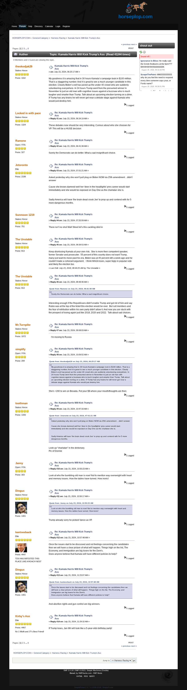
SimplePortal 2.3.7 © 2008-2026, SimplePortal (93, 687)
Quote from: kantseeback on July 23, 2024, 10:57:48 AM (74, 582)
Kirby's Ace (22, 616)
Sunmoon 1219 (24, 214)
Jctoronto (21, 165)
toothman (21, 403)
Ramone (20, 140)
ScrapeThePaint (148, 74)
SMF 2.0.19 (68, 670)
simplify (20, 349)
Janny (19, 463)
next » (134, 44)
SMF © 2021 (80, 670)
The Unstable (23, 239)
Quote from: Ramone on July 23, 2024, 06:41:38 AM (72, 289)
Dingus (19, 490)
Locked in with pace (28, 113)
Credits (105, 670)
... (26, 48)
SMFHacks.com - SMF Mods (90, 673)
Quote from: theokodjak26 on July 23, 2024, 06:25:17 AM (74, 361)
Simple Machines (94, 670)
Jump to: (106, 661)
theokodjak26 (23, 66)
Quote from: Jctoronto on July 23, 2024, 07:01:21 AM (72, 416)
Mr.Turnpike (22, 324)
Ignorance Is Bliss (149, 61)
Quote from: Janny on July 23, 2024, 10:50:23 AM (71, 503)
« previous (126, 44)
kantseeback (23, 532)
